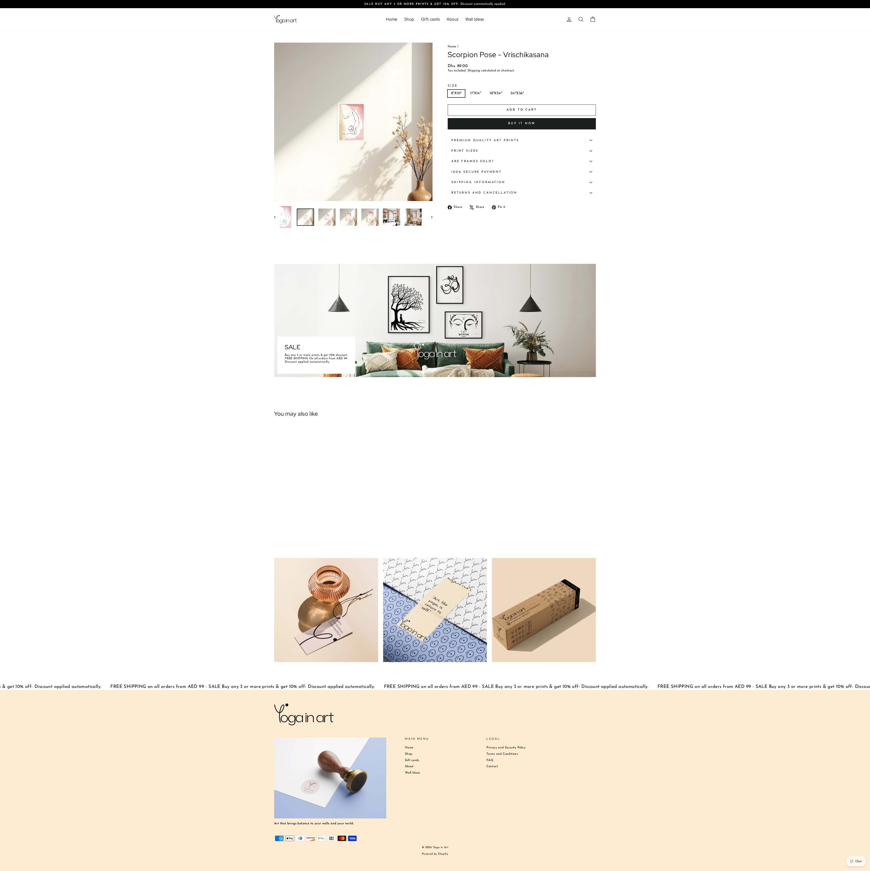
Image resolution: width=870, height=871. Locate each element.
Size (452, 85)
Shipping (473, 70)
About (453, 19)
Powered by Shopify (435, 854)
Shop (409, 19)
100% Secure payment (476, 171)
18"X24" (496, 93)
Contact (492, 766)
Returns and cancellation (484, 192)
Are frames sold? (472, 161)
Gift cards (430, 19)
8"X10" (456, 93)
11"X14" (475, 93)
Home (391, 19)
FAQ (489, 760)
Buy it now (521, 123)
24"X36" (517, 93)
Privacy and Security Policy (506, 747)
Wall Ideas (474, 19)
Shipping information (478, 182)
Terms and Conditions (502, 753)
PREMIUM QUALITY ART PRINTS (485, 140)
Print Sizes (464, 150)
